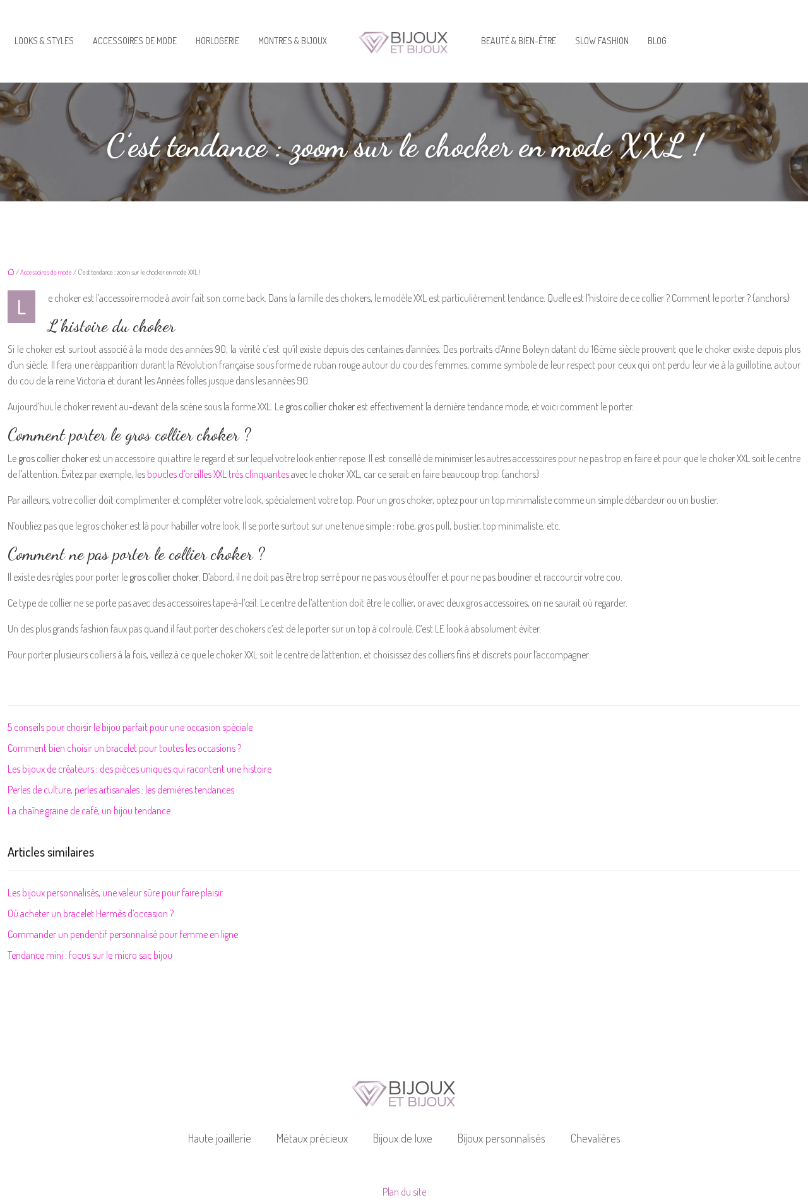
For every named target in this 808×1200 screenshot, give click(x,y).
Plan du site (404, 1191)
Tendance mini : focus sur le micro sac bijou (90, 955)
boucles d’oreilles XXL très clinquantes (218, 474)
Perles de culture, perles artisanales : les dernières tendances (121, 789)
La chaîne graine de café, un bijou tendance (89, 810)
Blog (657, 40)
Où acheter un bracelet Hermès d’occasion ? (91, 913)
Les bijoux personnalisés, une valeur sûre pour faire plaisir (115, 892)
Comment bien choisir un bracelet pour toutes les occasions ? (124, 748)
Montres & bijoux (292, 40)
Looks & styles (44, 40)
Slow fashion (602, 40)
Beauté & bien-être (518, 40)
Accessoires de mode (135, 40)
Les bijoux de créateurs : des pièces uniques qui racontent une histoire (139, 769)
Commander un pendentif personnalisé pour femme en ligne (123, 934)
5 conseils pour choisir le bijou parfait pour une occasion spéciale (130, 727)
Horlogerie (217, 40)
